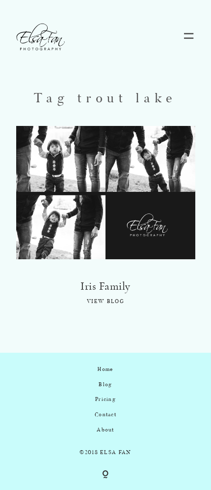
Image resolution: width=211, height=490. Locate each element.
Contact (105, 415)
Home (105, 369)
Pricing (105, 399)
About (105, 430)
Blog (105, 385)
